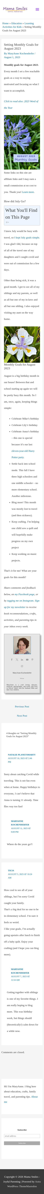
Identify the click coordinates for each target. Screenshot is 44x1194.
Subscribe (22, 1130)
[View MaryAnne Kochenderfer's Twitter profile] (17, 660)
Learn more (28, 192)
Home (5, 23)
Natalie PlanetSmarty (22, 755)
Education (16, 23)
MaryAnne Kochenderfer (22, 673)
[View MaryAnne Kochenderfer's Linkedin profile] (22, 660)
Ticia (11, 870)
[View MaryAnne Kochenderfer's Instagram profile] (22, 666)
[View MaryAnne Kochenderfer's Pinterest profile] (32, 660)
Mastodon (31, 1186)
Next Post (22, 715)
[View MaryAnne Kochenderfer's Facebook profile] (12, 660)
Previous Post (22, 706)
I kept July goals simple (26, 237)
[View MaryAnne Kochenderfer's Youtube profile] (27, 660)
